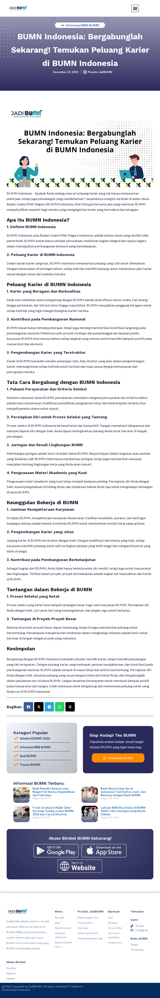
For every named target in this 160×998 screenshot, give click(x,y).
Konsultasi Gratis (120, 758)
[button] (28, 706)
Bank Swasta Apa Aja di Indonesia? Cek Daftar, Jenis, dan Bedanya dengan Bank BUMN (123, 792)
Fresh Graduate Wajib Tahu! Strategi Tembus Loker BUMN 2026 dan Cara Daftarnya (53, 811)
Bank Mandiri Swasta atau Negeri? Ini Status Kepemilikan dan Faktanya (53, 792)
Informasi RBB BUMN (82, 25)
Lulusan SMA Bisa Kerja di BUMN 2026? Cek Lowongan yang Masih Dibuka (123, 811)
